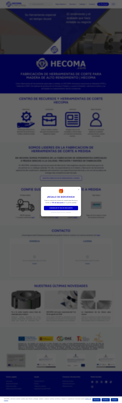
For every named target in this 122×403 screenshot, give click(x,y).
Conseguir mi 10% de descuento (61, 208)
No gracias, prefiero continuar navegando (61, 212)
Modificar (105, 399)
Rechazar (96, 399)
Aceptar (114, 399)
